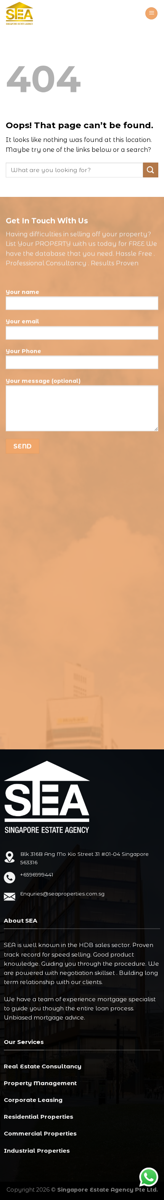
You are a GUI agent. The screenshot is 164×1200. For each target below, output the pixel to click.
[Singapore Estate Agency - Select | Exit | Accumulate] (34, 13)
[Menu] (151, 13)
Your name (22, 291)
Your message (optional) (43, 380)
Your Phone (23, 351)
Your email (22, 321)
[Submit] (150, 170)
